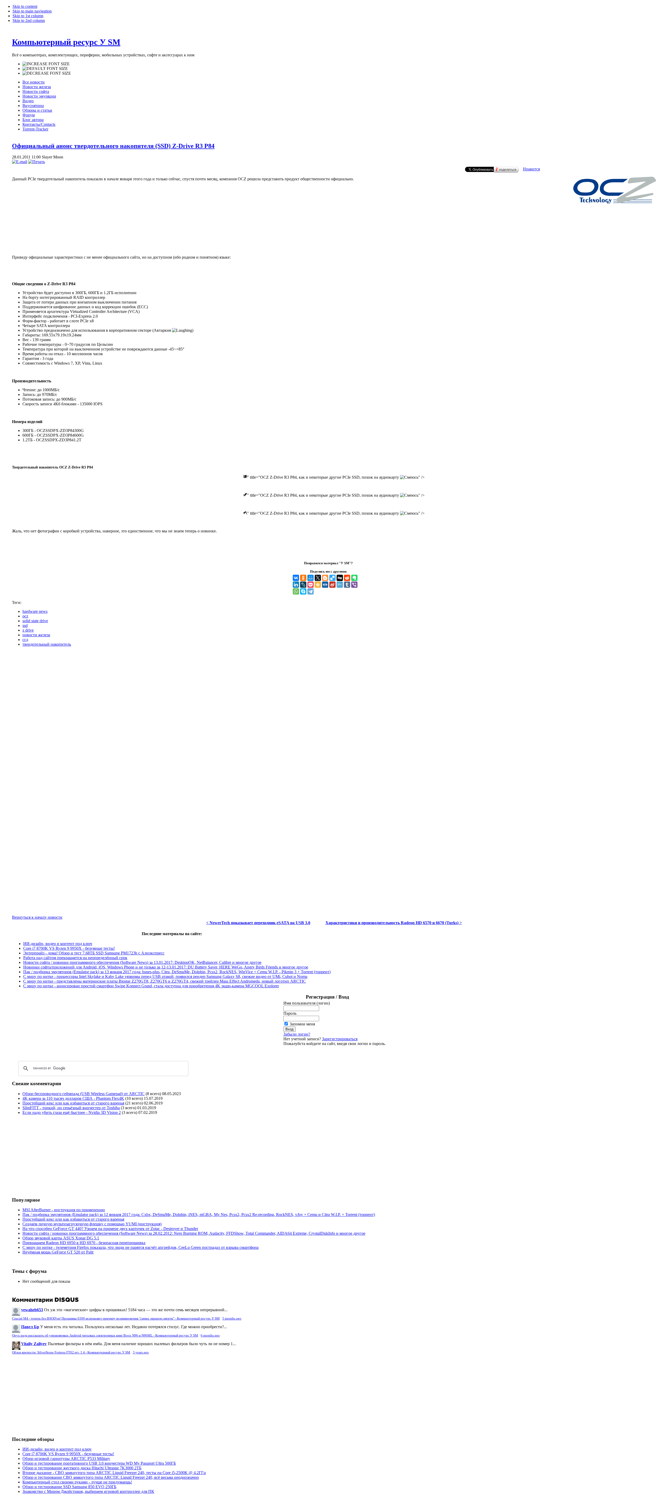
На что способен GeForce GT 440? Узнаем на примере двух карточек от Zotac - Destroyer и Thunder (110, 1228)
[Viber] (354, 584)
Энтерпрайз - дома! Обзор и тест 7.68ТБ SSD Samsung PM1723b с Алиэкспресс (93, 953)
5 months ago (231, 1318)
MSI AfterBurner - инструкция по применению (63, 1210)
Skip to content (25, 6)
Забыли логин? (296, 1034)
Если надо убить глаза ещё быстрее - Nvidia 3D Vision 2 (71, 1112)
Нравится (531, 169)
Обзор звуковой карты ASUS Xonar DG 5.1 (60, 1238)
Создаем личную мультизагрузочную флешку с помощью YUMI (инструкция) (92, 1224)
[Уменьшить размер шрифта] (46, 73)
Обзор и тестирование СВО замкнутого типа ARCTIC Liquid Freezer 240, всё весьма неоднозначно (110, 1477)
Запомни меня (302, 1024)
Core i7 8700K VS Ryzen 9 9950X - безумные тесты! (69, 948)
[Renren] (325, 584)
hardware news (34, 611)
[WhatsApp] (296, 591)
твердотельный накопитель (46, 644)
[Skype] (303, 591)
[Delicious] (332, 578)
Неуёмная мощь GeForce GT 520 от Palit (57, 1252)
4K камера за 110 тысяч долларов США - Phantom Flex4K (73, 1098)
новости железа (36, 635)
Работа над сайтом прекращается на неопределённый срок (75, 957)
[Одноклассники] (303, 578)
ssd (25, 625)
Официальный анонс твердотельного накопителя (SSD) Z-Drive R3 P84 (113, 146)
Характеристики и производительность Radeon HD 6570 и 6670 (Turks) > (393, 923)
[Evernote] (354, 578)
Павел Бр (30, 1327)
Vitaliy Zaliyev (34, 1343)
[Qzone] (318, 584)
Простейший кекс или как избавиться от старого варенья (73, 1103)
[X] (318, 578)
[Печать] (36, 161)
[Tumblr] (347, 584)
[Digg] (340, 578)
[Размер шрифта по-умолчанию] (45, 68)
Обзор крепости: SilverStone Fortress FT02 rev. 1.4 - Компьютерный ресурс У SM (71, 1352)
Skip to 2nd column (29, 20)
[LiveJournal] (303, 584)
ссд (25, 639)
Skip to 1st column (28, 16)
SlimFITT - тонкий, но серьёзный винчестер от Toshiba (71, 1108)
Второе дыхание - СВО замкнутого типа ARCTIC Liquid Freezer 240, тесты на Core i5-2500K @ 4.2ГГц (114, 1472)
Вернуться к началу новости (37, 917)
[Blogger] (325, 578)
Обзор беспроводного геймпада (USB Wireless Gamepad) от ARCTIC (83, 1093)
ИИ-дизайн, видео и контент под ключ (57, 943)
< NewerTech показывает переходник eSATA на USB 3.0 (258, 923)
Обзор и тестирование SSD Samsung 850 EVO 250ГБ (69, 1487)
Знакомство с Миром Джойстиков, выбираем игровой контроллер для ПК (88, 1491)
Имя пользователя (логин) (306, 1003)
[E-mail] (19, 161)
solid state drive (35, 621)
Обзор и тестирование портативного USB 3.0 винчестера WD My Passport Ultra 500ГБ (99, 1463)
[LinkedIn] (296, 584)
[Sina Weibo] (332, 584)
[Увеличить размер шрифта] (46, 64)
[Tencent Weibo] (340, 584)
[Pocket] (310, 584)
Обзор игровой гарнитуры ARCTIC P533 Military (66, 1458)
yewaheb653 (32, 1310)
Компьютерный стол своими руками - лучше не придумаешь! (77, 1482)
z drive (28, 630)
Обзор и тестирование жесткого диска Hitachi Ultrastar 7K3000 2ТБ (81, 1468)
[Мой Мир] (310, 578)
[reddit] (347, 578)
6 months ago (210, 1335)
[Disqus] (334, 716)
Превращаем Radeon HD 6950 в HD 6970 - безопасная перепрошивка (83, 1242)
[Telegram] (310, 591)
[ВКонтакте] (296, 578)
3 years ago (141, 1352)
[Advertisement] (334, 233)
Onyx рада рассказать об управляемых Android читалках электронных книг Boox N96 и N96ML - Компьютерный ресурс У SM (105, 1335)
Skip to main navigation (32, 11)
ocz (25, 616)
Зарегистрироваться (339, 1039)
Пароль (289, 1013)
